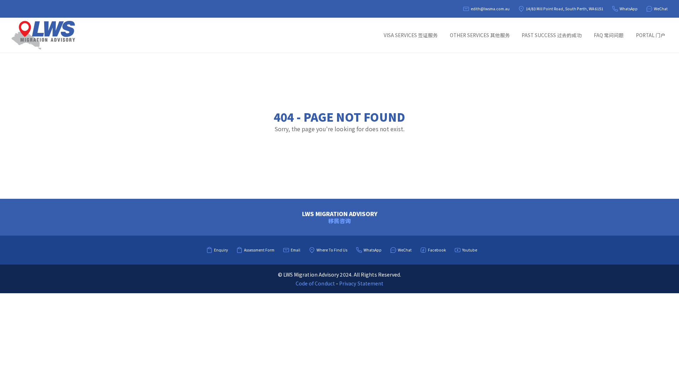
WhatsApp (629, 8)
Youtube (469, 250)
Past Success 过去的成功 (552, 35)
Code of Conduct (315, 283)
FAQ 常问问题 (609, 35)
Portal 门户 (651, 35)
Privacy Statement (361, 283)
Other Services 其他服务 (480, 35)
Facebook (437, 250)
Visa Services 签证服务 (411, 35)
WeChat (661, 8)
